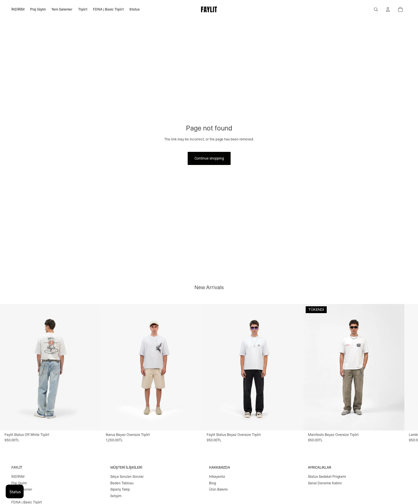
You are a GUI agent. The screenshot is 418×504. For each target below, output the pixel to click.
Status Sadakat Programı (327, 476)
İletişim (115, 495)
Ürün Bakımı (218, 489)
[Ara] (376, 9)
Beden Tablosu (122, 483)
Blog (212, 483)
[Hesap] (388, 9)
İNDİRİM (17, 476)
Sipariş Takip (120, 489)
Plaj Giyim (19, 483)
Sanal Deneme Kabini (325, 483)
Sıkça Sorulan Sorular (127, 476)
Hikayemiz (217, 476)
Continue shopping (209, 158)
